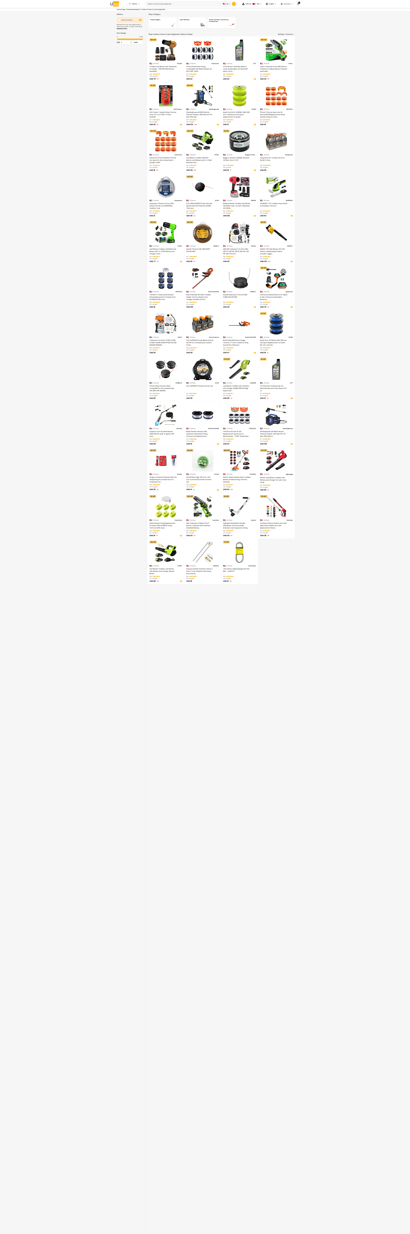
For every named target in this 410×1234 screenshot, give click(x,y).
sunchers (216, 520)
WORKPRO (289, 200)
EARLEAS (216, 566)
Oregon (179, 474)
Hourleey (290, 520)
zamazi (253, 520)
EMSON (253, 200)
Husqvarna (289, 155)
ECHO (217, 200)
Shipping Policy (122, 28)
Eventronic (215, 63)
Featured (289, 34)
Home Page (121, 9)
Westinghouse (214, 109)
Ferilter (253, 246)
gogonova (289, 292)
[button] (286, 4)
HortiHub (253, 474)
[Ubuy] (115, 3)
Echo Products (214, 337)
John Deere (252, 566)
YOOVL (216, 155)
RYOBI (254, 109)
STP (254, 63)
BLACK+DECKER (213, 292)
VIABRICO (178, 383)
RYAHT (180, 566)
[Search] (234, 4)
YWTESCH (289, 109)
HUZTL (180, 337)
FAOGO (179, 63)
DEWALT (216, 246)
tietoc (290, 63)
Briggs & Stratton (250, 155)
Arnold (216, 474)
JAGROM (253, 383)
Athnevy (179, 428)
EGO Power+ (178, 109)
